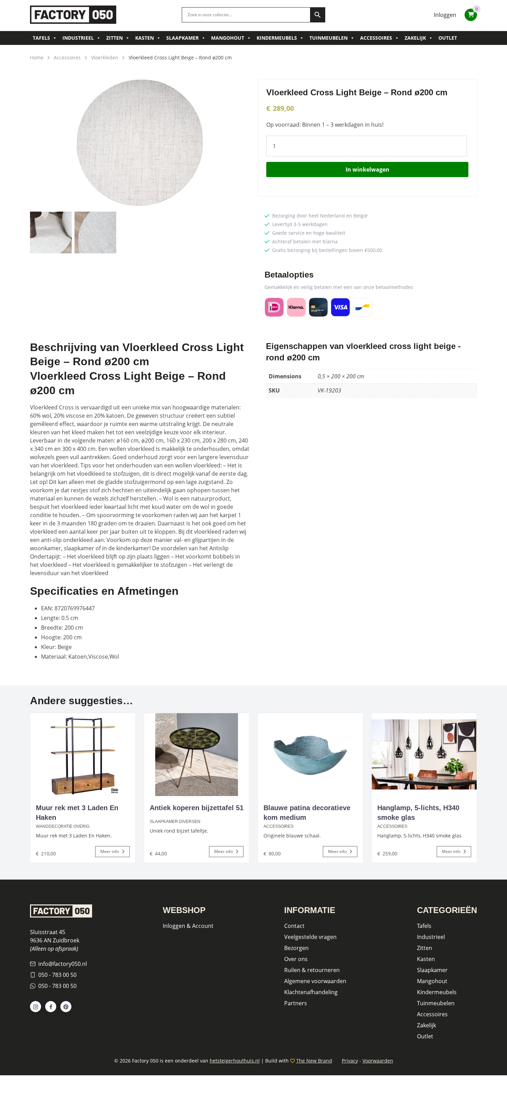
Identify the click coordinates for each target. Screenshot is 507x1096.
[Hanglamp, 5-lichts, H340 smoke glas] (424, 754)
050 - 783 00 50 (57, 975)
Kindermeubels (277, 38)
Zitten (114, 38)
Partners (295, 1003)
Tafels (41, 38)
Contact (294, 926)
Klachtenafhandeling (311, 992)
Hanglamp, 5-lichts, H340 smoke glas (418, 812)
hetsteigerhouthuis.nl (235, 1060)
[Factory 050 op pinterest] (65, 1006)
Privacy (350, 1060)
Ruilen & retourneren (312, 970)
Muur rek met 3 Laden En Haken (77, 812)
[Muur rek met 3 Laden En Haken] (82, 754)
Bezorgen (296, 948)
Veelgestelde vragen (310, 937)
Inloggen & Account (188, 926)
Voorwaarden (377, 1060)
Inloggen (445, 15)
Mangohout (227, 38)
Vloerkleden (104, 57)
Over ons (296, 959)
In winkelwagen (367, 169)
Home (36, 57)
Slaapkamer (182, 38)
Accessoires (376, 38)
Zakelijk (415, 38)
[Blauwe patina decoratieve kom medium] (310, 754)
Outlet (447, 38)
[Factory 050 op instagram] (35, 1006)
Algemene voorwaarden (315, 981)
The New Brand (314, 1060)
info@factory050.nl (62, 964)
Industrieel (78, 38)
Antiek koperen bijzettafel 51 (196, 808)
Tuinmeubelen (328, 38)
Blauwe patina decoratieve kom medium (307, 812)
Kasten (144, 38)
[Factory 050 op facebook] (50, 1006)
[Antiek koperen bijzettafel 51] (196, 754)
